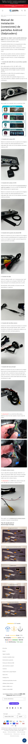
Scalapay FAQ (6, 677)
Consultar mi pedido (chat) (8, 657)
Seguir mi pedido (6, 654)
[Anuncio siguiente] (25, 6)
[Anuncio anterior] (2, 6)
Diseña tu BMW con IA (7, 686)
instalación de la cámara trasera (17, 518)
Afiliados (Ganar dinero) (8, 683)
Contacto (5, 668)
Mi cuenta (5, 648)
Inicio (2, 15)
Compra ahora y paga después (9, 671)
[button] (2, 10)
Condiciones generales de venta (9, 680)
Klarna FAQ (5, 674)
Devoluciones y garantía (8, 660)
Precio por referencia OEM (8, 662)
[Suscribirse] (23, 698)
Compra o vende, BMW (7, 689)
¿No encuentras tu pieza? (8, 665)
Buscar (4, 651)
